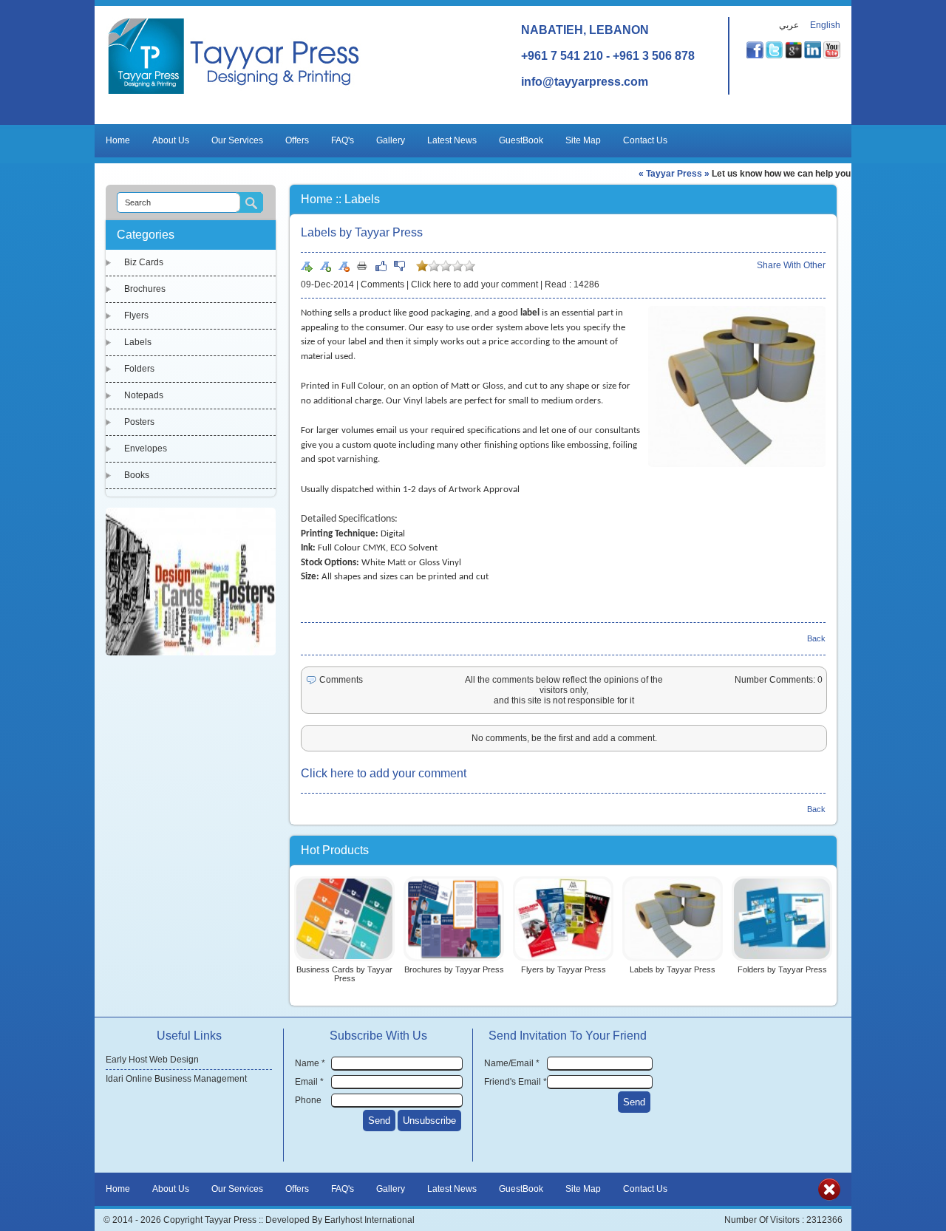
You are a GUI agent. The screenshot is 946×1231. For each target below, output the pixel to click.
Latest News (452, 140)
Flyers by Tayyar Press (563, 969)
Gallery (390, 140)
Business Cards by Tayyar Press (344, 974)
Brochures (145, 289)
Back (816, 638)
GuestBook (521, 140)
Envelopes (145, 448)
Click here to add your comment (474, 284)
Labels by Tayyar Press (672, 969)
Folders (139, 369)
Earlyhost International (369, 1220)
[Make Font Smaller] (344, 266)
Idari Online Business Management (176, 1079)
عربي (789, 25)
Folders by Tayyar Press (782, 969)
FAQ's (342, 140)
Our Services (237, 140)
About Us (170, 140)
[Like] (381, 266)
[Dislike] (399, 266)
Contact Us (645, 140)
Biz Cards (143, 262)
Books (136, 475)
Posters (139, 422)
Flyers (136, 315)
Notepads (143, 395)
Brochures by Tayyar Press (454, 969)
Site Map (583, 140)
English (825, 25)
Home (118, 140)
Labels (138, 342)
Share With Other (791, 265)
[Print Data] (362, 265)
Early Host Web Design (152, 1059)
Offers (297, 140)
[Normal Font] (307, 266)
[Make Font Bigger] (325, 266)
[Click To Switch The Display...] (829, 1198)
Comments (382, 284)
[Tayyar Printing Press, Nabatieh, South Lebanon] (234, 94)
